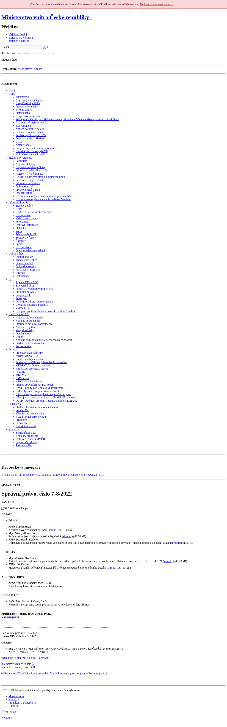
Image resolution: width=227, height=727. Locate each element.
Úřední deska (8, 711)
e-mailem (20, 657)
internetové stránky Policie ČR (18, 663)
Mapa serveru (25, 68)
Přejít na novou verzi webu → (156, 4)
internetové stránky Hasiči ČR (18, 667)
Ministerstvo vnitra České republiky (45, 17)
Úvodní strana (9, 474)
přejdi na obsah (17, 34)
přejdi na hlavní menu (21, 37)
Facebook (43, 657)
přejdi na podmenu (19, 40)
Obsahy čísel (78, 474)
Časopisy (46, 474)
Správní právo (61, 474)
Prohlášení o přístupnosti (22, 702)
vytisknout (7, 657)
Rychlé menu (8, 53)
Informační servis (29, 474)
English (38, 68)
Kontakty (14, 699)
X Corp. (31, 657)
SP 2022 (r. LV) (96, 474)
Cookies (13, 705)
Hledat (5, 46)
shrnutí (52, 529)
